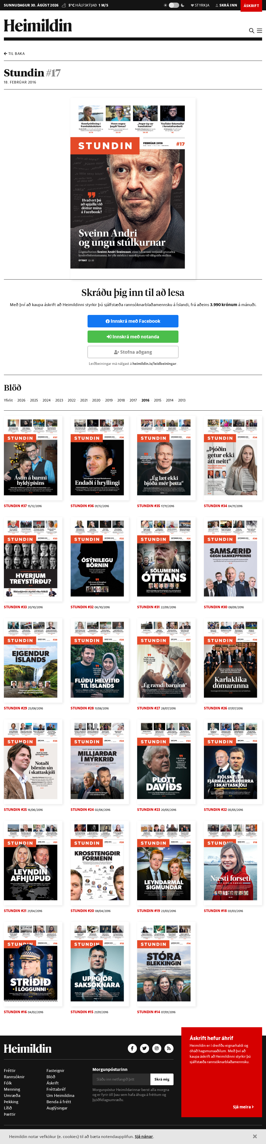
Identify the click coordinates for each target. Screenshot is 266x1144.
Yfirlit (8, 400)
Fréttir (10, 1070)
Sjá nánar (144, 1136)
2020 (96, 400)
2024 (47, 400)
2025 (34, 400)
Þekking (11, 1101)
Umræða (12, 1095)
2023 (59, 400)
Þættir (10, 1114)
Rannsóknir (14, 1076)
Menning (12, 1089)
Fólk (8, 1082)
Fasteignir (55, 1070)
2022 (72, 400)
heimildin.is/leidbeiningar (154, 363)
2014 (170, 400)
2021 (84, 400)
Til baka (16, 53)
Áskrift (52, 1082)
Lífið (8, 1107)
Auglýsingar (57, 1107)
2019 (109, 400)
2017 (133, 400)
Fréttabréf (56, 1089)
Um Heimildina (60, 1095)
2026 (21, 400)
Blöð (50, 1076)
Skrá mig (162, 1079)
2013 (181, 400)
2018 (121, 400)
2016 (145, 400)
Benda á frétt (58, 1101)
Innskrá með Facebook (135, 321)
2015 (157, 400)
